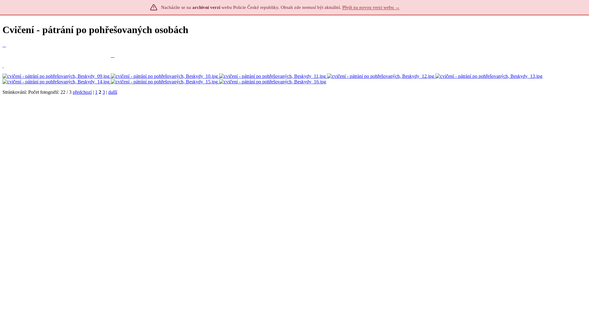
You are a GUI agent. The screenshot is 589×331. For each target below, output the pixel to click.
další (112, 92)
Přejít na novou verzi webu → (371, 7)
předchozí (82, 92)
